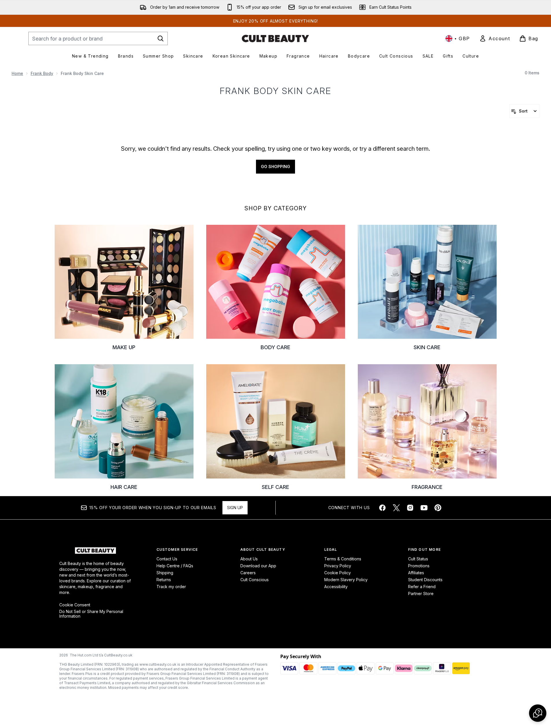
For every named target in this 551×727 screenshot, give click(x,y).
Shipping (164, 572)
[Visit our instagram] (410, 508)
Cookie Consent (74, 605)
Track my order (171, 586)
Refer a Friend (422, 586)
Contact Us (166, 558)
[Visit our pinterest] (438, 508)
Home (17, 73)
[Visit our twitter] (396, 508)
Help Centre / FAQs (174, 565)
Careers (248, 572)
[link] (494, 38)
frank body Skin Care (275, 91)
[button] (538, 713)
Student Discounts (425, 579)
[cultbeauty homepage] (275, 38)
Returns (163, 579)
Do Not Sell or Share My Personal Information (91, 614)
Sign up (235, 507)
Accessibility (336, 586)
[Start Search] (160, 38)
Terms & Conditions (342, 558)
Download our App (258, 565)
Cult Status (418, 558)
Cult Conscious (254, 579)
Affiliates (416, 572)
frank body (42, 73)
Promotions (419, 565)
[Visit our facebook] (382, 508)
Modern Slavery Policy (346, 579)
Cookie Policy (337, 572)
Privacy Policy (337, 565)
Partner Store (421, 593)
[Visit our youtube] (424, 508)
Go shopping (275, 166)
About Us (249, 558)
